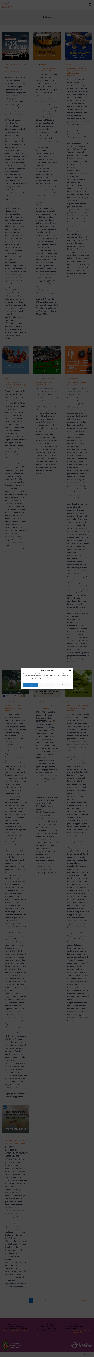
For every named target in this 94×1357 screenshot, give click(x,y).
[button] (70, 670)
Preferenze (63, 685)
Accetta (31, 685)
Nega (47, 685)
